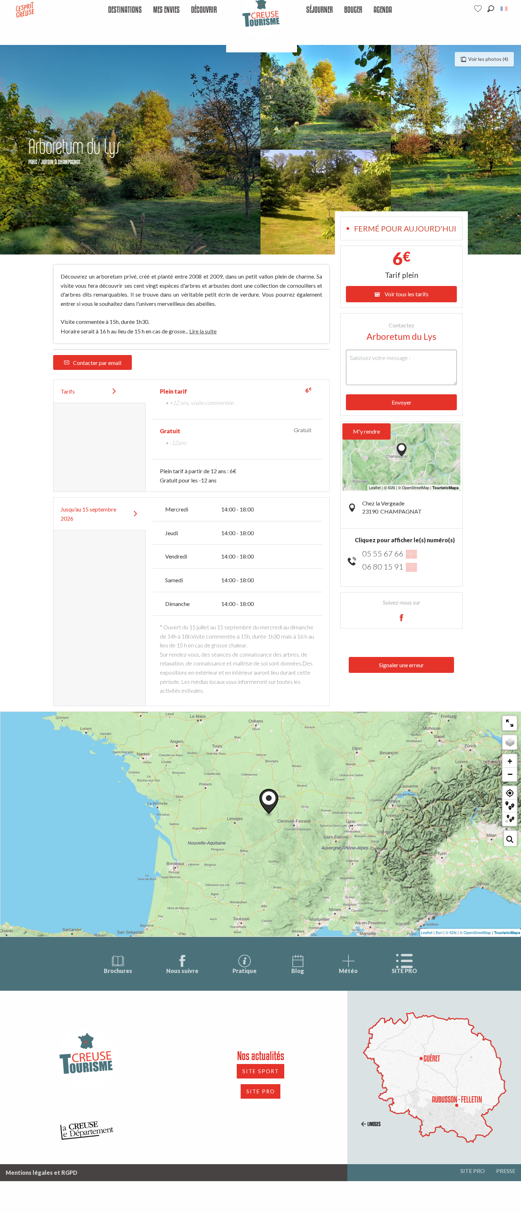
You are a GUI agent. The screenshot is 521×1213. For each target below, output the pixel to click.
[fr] (504, 9)
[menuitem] (124, 10)
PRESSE (505, 1170)
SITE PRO (404, 970)
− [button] (510, 774)
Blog (297, 970)
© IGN (451, 932)
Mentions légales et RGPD (41, 1172)
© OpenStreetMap (475, 932)
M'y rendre (366, 431)
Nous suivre (182, 970)
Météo (348, 970)
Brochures (118, 970)
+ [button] (510, 761)
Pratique (245, 970)
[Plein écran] (509, 723)
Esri (439, 932)
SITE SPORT (260, 1071)
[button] (490, 8)
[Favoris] (478, 9)
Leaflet (426, 932)
